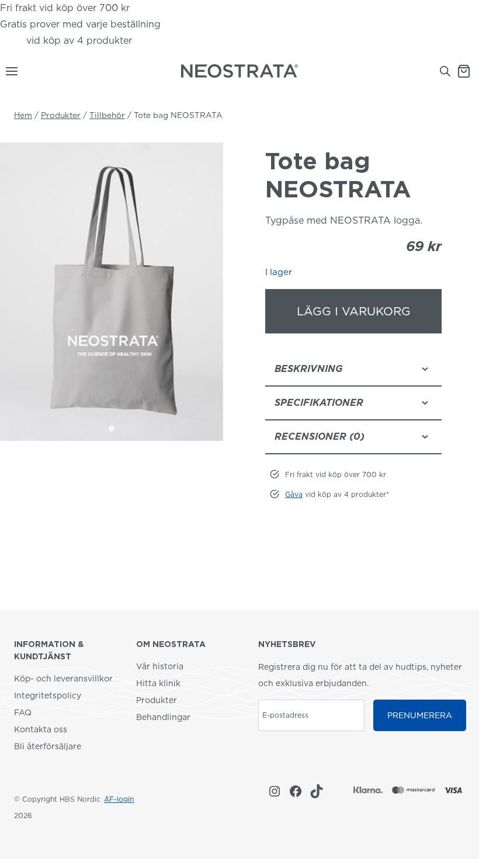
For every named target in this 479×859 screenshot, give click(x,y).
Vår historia (159, 666)
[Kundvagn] (468, 71)
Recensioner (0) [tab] (320, 436)
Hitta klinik (158, 683)
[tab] (111, 429)
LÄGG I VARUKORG (354, 311)
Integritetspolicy (47, 695)
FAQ (23, 712)
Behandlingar (163, 717)
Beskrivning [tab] (308, 368)
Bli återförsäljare (47, 746)
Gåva (11, 40)
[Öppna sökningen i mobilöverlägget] (445, 71)
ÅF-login (119, 799)
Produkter (156, 700)
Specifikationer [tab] (319, 402)
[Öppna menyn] (9, 71)
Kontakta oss (40, 729)
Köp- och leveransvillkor (63, 678)
